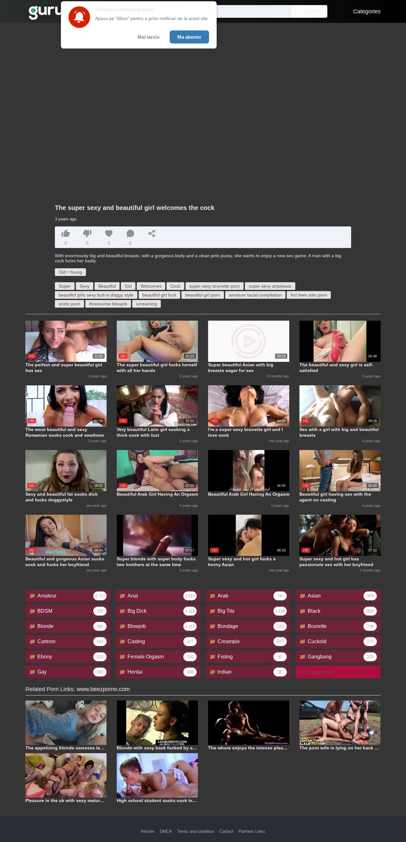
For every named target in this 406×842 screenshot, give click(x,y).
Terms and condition (195, 831)
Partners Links (252, 831)
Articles (148, 831)
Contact (226, 831)
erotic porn (69, 303)
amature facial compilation (255, 294)
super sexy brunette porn (214, 286)
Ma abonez (189, 37)
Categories (367, 11)
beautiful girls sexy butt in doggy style (96, 294)
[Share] (152, 233)
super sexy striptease (270, 286)
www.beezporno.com (103, 689)
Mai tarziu (149, 37)
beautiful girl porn (202, 294)
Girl (128, 286)
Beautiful (107, 286)
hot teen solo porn (309, 294)
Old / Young (70, 272)
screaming (146, 303)
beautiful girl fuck (159, 294)
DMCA (166, 831)
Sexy (84, 286)
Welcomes (151, 286)
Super (65, 286)
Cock (175, 286)
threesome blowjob (108, 303)
